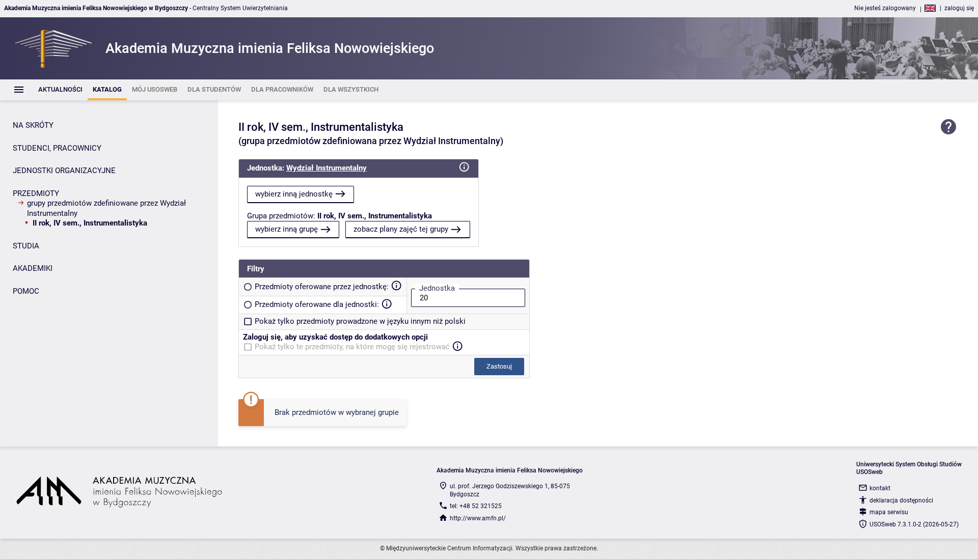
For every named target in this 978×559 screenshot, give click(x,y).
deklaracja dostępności (901, 500)
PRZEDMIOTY (36, 193)
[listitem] (60, 89)
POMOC (26, 291)
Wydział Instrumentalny (326, 168)
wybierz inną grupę (286, 229)
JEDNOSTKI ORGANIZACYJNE (64, 170)
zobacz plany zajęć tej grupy (401, 229)
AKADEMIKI (32, 268)
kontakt (880, 488)
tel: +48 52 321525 (476, 506)
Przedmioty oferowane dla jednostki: (317, 304)
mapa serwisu (889, 512)
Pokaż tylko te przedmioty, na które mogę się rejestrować (352, 346)
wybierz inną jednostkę (294, 194)
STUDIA (26, 245)
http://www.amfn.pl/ (478, 518)
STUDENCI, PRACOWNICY (57, 148)
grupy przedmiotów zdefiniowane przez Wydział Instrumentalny (106, 208)
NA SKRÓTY (33, 125)
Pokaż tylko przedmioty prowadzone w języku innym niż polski (360, 321)
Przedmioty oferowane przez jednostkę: (322, 286)
